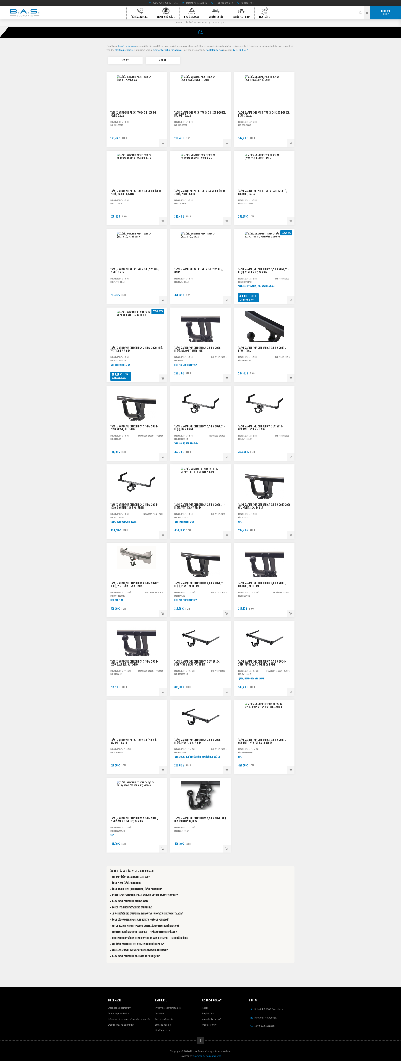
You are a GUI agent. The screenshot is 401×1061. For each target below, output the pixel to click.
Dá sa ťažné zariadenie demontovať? (130, 901)
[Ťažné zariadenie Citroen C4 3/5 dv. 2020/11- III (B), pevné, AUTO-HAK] (200, 573)
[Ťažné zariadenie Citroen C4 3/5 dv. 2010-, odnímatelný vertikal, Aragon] (264, 730)
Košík (385, 13)
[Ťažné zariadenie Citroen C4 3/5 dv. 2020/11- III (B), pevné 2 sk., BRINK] (200, 730)
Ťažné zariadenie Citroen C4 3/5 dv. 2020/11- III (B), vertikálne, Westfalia (135, 585)
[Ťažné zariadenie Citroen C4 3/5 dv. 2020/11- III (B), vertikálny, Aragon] (264, 259)
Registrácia (208, 1013)
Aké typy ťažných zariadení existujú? (131, 876)
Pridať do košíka (163, 143)
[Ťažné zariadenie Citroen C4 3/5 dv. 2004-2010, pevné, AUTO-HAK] (137, 416)
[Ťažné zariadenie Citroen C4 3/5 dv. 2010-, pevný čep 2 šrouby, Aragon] (137, 808)
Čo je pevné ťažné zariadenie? (126, 883)
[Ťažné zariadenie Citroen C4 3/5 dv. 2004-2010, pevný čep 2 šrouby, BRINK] (264, 651)
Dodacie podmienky (118, 1013)
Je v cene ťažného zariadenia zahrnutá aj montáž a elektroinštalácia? (147, 913)
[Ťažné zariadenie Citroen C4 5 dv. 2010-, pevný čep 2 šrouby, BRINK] (200, 651)
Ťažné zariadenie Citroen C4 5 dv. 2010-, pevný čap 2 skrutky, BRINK (197, 663)
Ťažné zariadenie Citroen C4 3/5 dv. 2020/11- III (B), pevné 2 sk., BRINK (199, 741)
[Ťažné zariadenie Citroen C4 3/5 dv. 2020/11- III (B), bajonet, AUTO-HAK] (200, 338)
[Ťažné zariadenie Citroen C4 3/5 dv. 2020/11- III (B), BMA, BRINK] (200, 416)
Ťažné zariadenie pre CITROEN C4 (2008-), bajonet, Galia (133, 741)
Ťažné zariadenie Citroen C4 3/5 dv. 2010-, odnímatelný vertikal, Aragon (262, 741)
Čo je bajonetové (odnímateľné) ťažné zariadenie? (137, 889)
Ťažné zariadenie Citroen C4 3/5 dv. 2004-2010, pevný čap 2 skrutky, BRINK (262, 663)
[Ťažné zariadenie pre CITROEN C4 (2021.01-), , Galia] (200, 259)
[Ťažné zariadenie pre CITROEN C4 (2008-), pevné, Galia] (137, 102)
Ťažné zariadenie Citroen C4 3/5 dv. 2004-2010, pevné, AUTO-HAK (134, 428)
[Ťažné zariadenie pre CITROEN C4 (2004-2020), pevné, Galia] (264, 102)
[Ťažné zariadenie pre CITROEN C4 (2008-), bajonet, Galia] (137, 730)
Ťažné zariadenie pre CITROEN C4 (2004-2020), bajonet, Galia (200, 114)
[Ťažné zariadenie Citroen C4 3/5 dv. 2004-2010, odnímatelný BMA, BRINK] (137, 494)
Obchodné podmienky (119, 1007)
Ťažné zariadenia (164, 1019)
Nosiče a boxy (162, 1030)
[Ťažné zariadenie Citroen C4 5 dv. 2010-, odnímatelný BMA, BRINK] (264, 416)
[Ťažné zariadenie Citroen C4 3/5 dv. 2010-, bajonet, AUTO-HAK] (264, 573)
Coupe (163, 60)
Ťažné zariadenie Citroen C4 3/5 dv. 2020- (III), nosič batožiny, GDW (200, 820)
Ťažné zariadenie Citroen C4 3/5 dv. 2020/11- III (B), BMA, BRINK (199, 428)
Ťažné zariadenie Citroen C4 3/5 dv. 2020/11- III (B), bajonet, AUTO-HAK (199, 349)
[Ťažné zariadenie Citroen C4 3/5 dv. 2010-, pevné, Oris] (264, 338)
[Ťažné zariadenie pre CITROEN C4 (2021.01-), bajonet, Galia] (264, 181)
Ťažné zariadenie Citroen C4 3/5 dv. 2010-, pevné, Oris (262, 349)
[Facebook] (200, 1040)
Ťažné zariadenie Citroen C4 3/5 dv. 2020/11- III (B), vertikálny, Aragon (263, 271)
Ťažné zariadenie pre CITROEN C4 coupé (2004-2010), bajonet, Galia (136, 192)
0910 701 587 (240, 49)
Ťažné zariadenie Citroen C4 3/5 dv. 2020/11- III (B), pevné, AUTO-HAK (199, 585)
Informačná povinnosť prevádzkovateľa (129, 1019)
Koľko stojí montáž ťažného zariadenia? (132, 907)
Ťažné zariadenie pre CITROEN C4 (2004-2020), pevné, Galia (264, 114)
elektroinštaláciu (124, 49)
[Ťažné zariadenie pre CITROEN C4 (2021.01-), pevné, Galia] (137, 259)
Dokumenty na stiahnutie (121, 1024)
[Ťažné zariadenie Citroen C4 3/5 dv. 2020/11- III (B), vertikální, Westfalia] (137, 573)
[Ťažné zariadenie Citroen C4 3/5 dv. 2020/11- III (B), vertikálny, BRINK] (200, 494)
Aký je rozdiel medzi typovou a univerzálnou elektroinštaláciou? (145, 925)
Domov (178, 22)
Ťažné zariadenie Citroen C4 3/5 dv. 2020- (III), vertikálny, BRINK (136, 349)
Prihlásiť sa (369, 12)
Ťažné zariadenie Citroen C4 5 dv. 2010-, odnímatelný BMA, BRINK (261, 428)
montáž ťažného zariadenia (167, 49)
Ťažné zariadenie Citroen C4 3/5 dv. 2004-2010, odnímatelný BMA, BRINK (134, 506)
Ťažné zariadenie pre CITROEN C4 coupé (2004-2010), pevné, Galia (200, 192)
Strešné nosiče (163, 1024)
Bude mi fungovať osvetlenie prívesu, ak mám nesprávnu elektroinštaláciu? (150, 938)
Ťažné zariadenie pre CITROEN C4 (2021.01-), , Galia (199, 271)
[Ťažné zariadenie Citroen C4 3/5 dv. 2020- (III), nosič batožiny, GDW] (200, 808)
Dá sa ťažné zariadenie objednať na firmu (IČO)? (136, 956)
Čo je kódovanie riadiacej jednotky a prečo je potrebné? (140, 919)
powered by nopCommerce (207, 1055)
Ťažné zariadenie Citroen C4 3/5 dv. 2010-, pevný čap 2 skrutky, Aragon (134, 820)
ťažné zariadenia (127, 46)
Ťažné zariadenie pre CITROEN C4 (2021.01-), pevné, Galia (134, 271)
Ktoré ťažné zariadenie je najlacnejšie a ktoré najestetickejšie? (145, 895)
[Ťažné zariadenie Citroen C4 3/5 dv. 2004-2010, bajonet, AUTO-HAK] (137, 651)
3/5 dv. (125, 60)
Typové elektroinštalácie (168, 1007)
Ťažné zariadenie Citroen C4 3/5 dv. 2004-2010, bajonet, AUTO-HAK (134, 663)
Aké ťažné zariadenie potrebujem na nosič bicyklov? (138, 944)
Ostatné (159, 1013)
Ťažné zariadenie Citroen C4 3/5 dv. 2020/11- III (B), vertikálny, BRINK (199, 506)
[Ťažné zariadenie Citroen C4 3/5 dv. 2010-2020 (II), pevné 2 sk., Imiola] (264, 494)
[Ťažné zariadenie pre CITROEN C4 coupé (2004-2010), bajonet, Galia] (137, 181)
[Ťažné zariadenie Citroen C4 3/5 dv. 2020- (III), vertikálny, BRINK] (137, 338)
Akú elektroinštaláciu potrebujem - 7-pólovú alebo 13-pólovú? (144, 931)
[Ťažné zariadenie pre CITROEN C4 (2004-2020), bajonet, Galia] (200, 102)
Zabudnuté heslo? (211, 1019)
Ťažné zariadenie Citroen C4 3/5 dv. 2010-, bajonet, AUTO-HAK (262, 585)
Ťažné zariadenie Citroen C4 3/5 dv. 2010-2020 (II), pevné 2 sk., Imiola (264, 506)
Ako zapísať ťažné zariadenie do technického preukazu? (140, 950)
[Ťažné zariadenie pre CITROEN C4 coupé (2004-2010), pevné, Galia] (200, 181)
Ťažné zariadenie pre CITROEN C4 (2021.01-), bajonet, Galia (262, 192)
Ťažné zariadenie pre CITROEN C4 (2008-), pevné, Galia (133, 114)
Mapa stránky (209, 1024)
